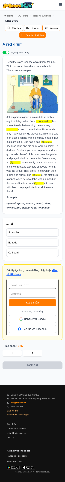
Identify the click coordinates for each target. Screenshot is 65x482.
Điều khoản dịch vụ (16, 433)
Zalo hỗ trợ (12, 410)
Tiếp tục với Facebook (34, 329)
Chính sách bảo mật (17, 428)
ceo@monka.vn (18, 402)
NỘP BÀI (32, 365)
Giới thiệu (12, 424)
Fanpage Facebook (17, 456)
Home (10, 15)
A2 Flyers (23, 15)
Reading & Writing (42, 15)
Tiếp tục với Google (35, 319)
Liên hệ (10, 437)
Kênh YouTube (14, 461)
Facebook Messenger (18, 414)
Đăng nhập (32, 302)
